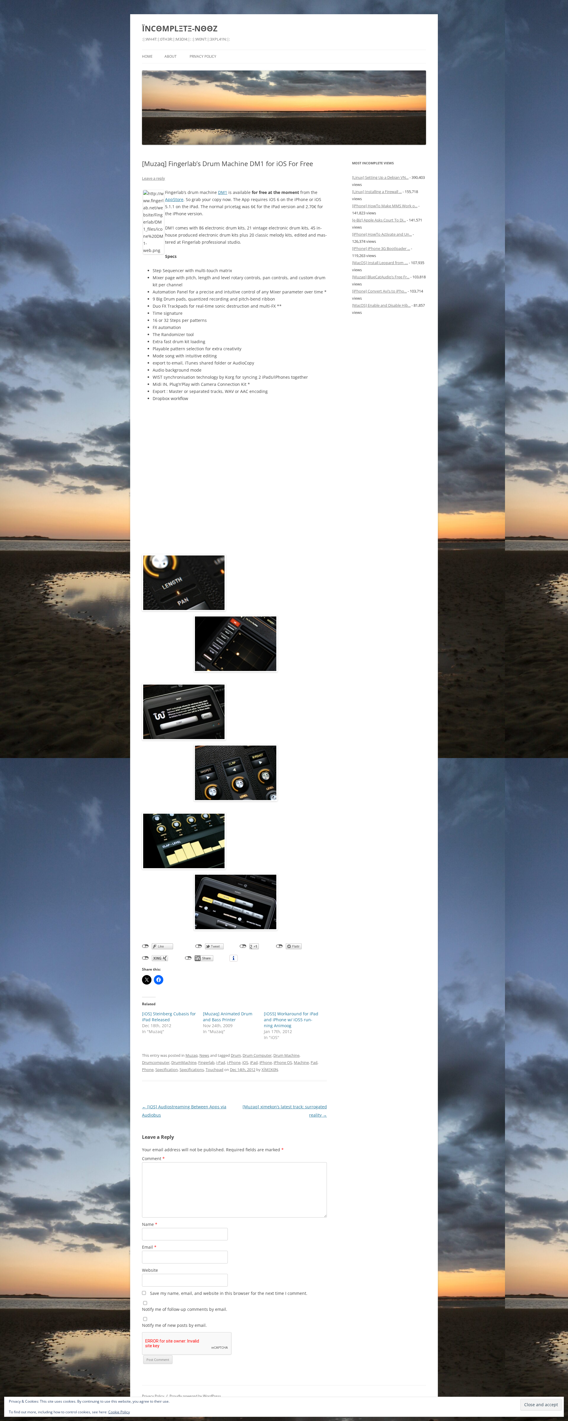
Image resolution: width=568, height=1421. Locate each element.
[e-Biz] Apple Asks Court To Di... (379, 220)
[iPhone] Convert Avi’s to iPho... (379, 291)
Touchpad (214, 1069)
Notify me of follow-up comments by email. (184, 1309)
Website (150, 1270)
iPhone (265, 1062)
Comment (153, 1158)
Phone (148, 1069)
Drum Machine (286, 1055)
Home (147, 56)
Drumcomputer (156, 1062)
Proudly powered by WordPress (195, 1395)
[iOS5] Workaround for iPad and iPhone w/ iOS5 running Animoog (291, 1019)
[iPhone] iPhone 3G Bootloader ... (381, 248)
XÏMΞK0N (270, 1069)
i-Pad (220, 1062)
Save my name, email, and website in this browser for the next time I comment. (228, 1293)
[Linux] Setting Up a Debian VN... (380, 177)
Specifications (192, 1069)
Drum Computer (257, 1055)
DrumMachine (183, 1062)
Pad (314, 1062)
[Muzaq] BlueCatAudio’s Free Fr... (380, 277)
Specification (166, 1069)
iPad (254, 1062)
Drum (236, 1055)
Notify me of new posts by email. (174, 1325)
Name (149, 1224)
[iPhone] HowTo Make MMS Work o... (384, 205)
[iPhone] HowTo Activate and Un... (382, 234)
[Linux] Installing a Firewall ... (377, 191)
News (204, 1055)
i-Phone (234, 1062)
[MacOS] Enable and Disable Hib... (381, 305)
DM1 (222, 192)
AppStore (174, 199)
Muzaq (191, 1055)
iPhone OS (283, 1062)
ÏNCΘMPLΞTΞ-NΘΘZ (179, 28)
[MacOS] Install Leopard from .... (380, 262)
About (170, 56)
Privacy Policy (203, 56)
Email (149, 1247)
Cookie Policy (119, 1411)
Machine (301, 1062)
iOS (245, 1062)
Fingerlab (206, 1062)
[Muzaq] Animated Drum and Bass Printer (227, 1016)
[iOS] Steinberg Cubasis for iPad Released (169, 1016)
